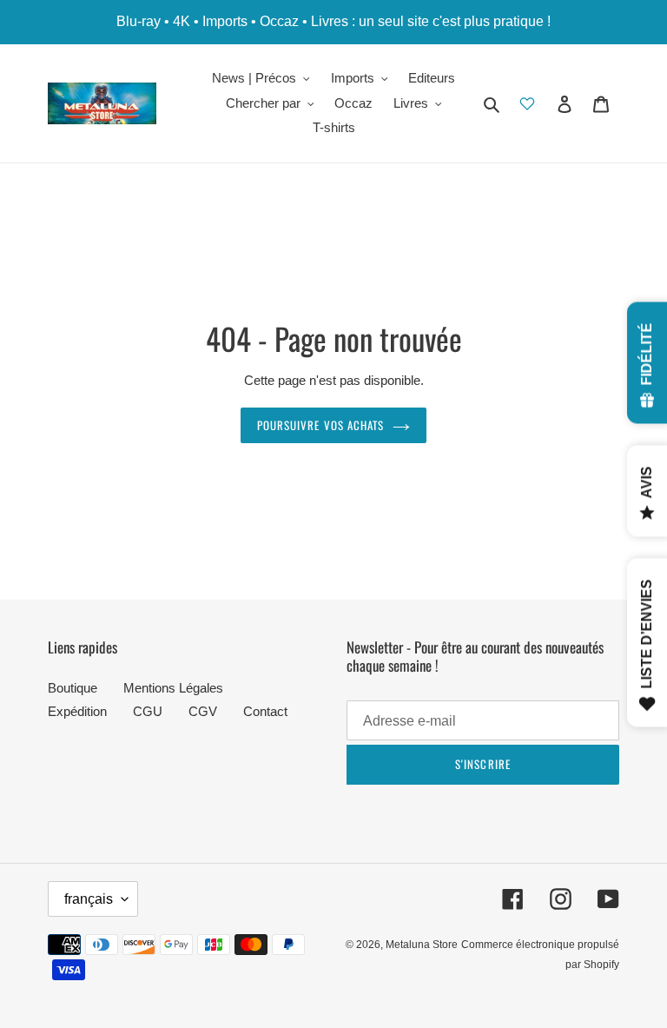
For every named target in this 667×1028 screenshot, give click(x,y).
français (88, 899)
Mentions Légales (173, 687)
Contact (265, 711)
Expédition (77, 711)
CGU (147, 711)
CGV (202, 711)
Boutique (72, 687)
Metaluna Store (422, 944)
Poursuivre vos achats (320, 425)
